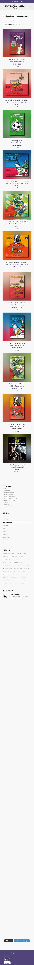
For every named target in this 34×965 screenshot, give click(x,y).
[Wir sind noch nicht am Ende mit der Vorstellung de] (17, 761)
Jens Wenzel (10, 102)
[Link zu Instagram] (22, 955)
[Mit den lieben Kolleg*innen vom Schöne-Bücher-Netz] (17, 795)
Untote (11, 583)
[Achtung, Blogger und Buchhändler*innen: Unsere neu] (17, 879)
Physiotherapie (13, 577)
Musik (21, 574)
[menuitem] (15, 1)
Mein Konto (15, 1)
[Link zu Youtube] (24, 955)
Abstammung (6, 553)
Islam (28, 565)
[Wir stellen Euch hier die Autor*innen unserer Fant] (17, 862)
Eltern (17, 559)
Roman (4, 531)
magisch (14, 571)
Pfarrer (26, 574)
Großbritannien (7, 565)
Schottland (14, 580)
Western (5, 543)
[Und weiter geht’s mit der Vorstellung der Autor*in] (17, 896)
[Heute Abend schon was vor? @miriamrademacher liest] (17, 913)
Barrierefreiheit (13, 556)
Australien (5, 556)
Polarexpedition (23, 577)
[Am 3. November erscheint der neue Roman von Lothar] (17, 677)
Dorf (13, 559)
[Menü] (30, 6)
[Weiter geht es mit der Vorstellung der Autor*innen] (17, 778)
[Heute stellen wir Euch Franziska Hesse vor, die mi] (17, 744)
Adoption (13, 553)
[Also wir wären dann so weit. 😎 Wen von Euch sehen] (17, 660)
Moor (13, 574)
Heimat (14, 565)
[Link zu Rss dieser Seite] (30, 955)
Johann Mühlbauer (7, 568)
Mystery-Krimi (6, 525)
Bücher (5, 489)
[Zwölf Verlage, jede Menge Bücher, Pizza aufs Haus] (17, 693)
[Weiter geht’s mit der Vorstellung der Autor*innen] (17, 828)
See (19, 580)
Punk (4, 580)
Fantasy (5, 562)
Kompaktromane (7, 506)
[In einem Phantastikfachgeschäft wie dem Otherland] (17, 727)
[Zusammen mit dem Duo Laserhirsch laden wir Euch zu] (17, 609)
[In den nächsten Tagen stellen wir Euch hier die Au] (17, 930)
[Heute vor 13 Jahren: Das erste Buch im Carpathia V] (17, 845)
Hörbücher (6, 504)
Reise (4, 528)
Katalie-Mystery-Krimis (11, 498)
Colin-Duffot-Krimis (10, 496)
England (22, 559)
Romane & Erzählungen (10, 500)
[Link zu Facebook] (19, 955)
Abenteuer (5, 516)
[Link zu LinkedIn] (27, 955)
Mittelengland (6, 574)
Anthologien (7, 490)
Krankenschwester (18, 568)
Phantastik (5, 540)
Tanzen (23, 580)
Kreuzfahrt (26, 568)
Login (21, 1)
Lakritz (9, 571)
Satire (9, 580)
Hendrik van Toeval (17, 467)
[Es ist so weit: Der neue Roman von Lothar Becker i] (17, 643)
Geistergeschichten (17, 562)
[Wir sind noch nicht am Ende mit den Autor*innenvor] (17, 812)
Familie (27, 559)
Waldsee (17, 583)
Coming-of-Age (6, 559)
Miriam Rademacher (17, 62)
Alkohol (19, 553)
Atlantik (24, 553)
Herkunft (20, 565)
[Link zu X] (16, 955)
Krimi (4, 571)
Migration (24, 571)
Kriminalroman (7, 522)
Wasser (22, 583)
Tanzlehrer (5, 583)
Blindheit (21, 556)
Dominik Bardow (17, 143)
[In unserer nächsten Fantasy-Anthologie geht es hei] (17, 626)
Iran (24, 565)
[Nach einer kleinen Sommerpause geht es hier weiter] (17, 710)
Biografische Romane (9, 492)
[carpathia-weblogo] (14, 6)
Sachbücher (7, 502)
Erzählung (5, 519)
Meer (19, 571)
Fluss (10, 562)
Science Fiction (6, 537)
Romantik (5, 534)
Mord (17, 574)
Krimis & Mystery (8, 494)
